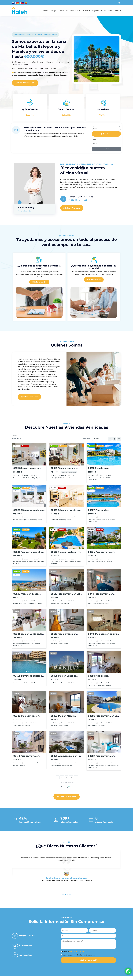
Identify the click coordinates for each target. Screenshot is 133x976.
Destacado (63, 445)
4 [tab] (31, 589)
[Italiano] (21, 2)
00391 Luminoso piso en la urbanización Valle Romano (66, 757)
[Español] (26, 2)
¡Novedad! (54, 445)
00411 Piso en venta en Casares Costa (100, 595)
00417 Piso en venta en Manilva (63, 635)
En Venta (16, 445)
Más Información (39, 282)
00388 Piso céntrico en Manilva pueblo (26, 717)
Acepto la (73, 951)
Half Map (119, 439)
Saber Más (30, 115)
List (114, 439)
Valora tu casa (75, 11)
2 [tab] (28, 589)
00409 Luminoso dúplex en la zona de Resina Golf (28, 677)
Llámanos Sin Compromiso (81, 197)
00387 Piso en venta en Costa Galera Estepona (101, 757)
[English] (13, 2)
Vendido (53, 571)
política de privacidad (77, 951)
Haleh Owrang (26, 207)
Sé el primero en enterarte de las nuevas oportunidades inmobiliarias (55, 128)
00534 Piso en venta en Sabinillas (101, 553)
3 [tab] (66, 589)
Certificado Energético (91, 11)
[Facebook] (119, 2)
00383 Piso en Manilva (63, 716)
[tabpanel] (29, 454)
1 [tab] (26, 589)
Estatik (70, 787)
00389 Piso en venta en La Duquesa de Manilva (102, 717)
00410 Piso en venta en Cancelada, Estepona (26, 757)
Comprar (54, 11)
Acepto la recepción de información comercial (78, 955)
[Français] (16, 2)
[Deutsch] (18, 2)
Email (94, 140)
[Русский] (23, 2)
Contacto (118, 11)
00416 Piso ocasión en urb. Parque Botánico (103, 635)
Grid (110, 439)
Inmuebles (63, 11)
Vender (45, 11)
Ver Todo (102, 115)
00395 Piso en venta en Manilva (64, 677)
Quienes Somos (106, 11)
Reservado (25, 445)
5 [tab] (107, 589)
